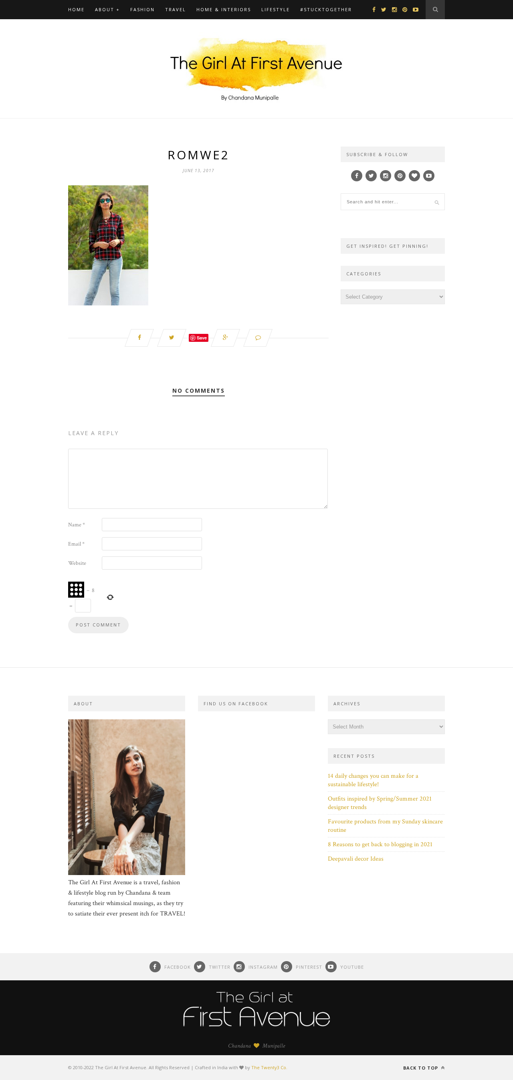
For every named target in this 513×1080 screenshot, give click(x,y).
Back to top (421, 1068)
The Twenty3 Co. (269, 1067)
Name (76, 524)
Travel (175, 9)
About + (107, 9)
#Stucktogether (326, 9)
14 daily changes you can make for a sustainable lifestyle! (373, 780)
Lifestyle (275, 9)
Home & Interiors (223, 9)
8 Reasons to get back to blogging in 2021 (380, 844)
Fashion (142, 9)
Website (77, 563)
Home (76, 9)
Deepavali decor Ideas (356, 859)
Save (202, 338)
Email (76, 544)
